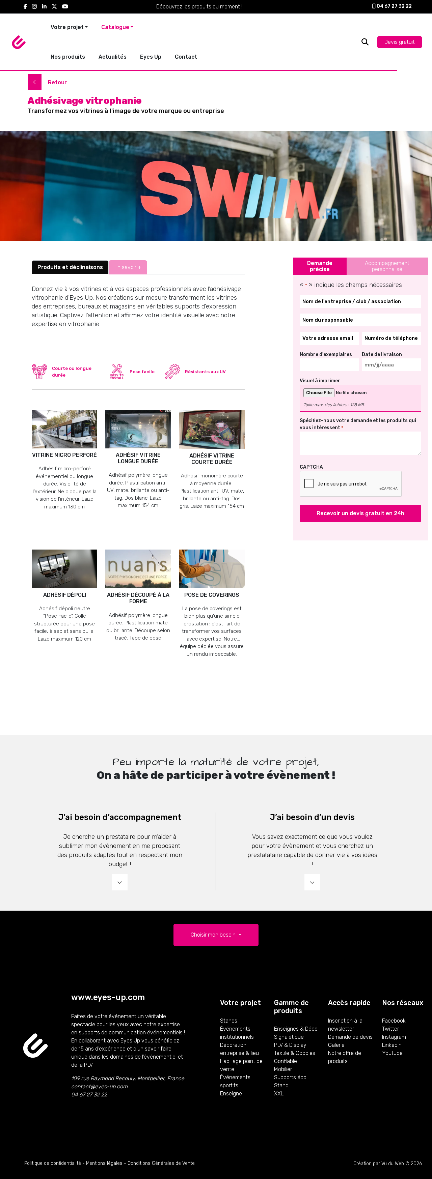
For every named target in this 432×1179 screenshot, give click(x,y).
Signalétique (289, 1037)
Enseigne (231, 1093)
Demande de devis (350, 1037)
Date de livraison (382, 354)
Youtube (392, 1053)
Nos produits (68, 57)
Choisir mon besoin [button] (214, 935)
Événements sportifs (235, 1081)
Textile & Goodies (294, 1053)
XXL (279, 1093)
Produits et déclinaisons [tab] (70, 267)
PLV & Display (290, 1045)
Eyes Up (150, 57)
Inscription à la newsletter (345, 1025)
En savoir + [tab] (127, 267)
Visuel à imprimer (320, 381)
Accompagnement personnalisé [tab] (387, 266)
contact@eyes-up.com (99, 1086)
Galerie (336, 1045)
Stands (228, 1021)
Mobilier (283, 1069)
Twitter (390, 1029)
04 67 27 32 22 (394, 6)
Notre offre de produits (344, 1057)
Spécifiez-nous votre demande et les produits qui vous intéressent (358, 424)
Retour (57, 82)
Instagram (394, 1037)
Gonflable (285, 1061)
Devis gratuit (399, 42)
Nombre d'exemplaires (326, 354)
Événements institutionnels (237, 1033)
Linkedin (392, 1045)
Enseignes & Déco (296, 1029)
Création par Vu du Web (378, 1164)
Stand (281, 1085)
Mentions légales (104, 1163)
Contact (186, 57)
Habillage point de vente (241, 1065)
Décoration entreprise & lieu (239, 1049)
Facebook (394, 1021)
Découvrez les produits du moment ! (199, 6)
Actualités (113, 57)
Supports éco (290, 1077)
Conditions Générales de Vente (161, 1163)
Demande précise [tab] (319, 266)
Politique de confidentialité (52, 1163)
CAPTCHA (311, 467)
